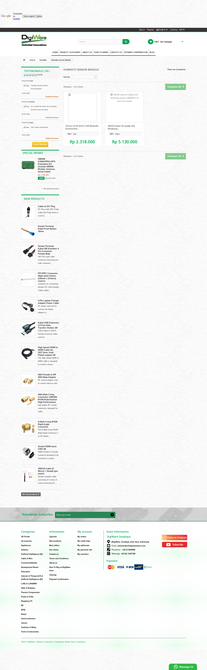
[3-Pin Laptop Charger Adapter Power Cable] (28, 307)
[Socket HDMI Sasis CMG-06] (28, 453)
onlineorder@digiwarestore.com (131, 546)
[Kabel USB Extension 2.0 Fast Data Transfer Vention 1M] (28, 329)
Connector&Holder (29, 563)
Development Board (29, 567)
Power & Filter (27, 597)
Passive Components (30, 592)
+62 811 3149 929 (128, 554)
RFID (23, 610)
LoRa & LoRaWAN (29, 584)
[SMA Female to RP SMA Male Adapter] (28, 381)
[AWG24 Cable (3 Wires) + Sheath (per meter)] (28, 475)
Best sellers (54, 545)
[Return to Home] (24, 60)
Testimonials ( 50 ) (37, 71)
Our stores (53, 550)
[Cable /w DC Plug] (28, 213)
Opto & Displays (28, 588)
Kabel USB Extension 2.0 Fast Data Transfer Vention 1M (48, 325)
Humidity (43, 60)
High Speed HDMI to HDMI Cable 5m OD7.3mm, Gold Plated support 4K (48, 351)
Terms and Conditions (59, 558)
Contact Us (116, 52)
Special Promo (33, 153)
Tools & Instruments (30, 632)
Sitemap (52, 575)
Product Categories (70, 52)
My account (84, 531)
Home (55, 52)
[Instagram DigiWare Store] (174, 537)
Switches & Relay (28, 627)
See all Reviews (40, 144)
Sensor (32, 60)
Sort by (66, 77)
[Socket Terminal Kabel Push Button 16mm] (28, 232)
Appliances (26, 545)
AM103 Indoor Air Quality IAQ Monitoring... (121, 127)
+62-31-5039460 (128, 550)
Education (25, 572)
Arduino (24, 550)
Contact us (54, 554)
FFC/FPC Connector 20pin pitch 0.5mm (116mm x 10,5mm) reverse (48, 277)
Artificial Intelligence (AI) (32, 554)
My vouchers (83, 554)
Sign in (142, 30)
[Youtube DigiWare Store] (174, 544)
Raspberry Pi (26, 601)
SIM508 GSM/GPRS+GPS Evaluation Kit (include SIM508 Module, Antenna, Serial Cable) (46, 165)
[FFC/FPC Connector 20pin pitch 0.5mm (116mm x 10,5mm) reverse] (28, 280)
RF (22, 605)
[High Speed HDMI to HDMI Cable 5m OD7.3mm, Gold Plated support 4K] (28, 354)
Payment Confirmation (136, 52)
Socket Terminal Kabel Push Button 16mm (47, 228)
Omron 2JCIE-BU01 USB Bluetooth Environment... (81, 127)
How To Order (101, 52)
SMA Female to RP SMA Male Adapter (47, 375)
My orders (81, 537)
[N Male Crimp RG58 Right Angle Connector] (28, 428)
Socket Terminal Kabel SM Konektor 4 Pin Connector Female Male (48, 250)
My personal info (84, 550)
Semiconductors (28, 619)
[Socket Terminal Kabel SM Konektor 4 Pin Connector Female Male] (28, 252)
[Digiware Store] (47, 40)
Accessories (26, 541)
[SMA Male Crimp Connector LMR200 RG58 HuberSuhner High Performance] (28, 401)
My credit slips (83, 541)
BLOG (152, 52)
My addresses (83, 545)
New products (34, 198)
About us (87, 52)
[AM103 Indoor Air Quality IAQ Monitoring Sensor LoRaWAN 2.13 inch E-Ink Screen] (124, 107)
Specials (53, 537)
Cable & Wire (26, 558)
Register (150, 30)
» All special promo (50, 189)
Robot (23, 614)
